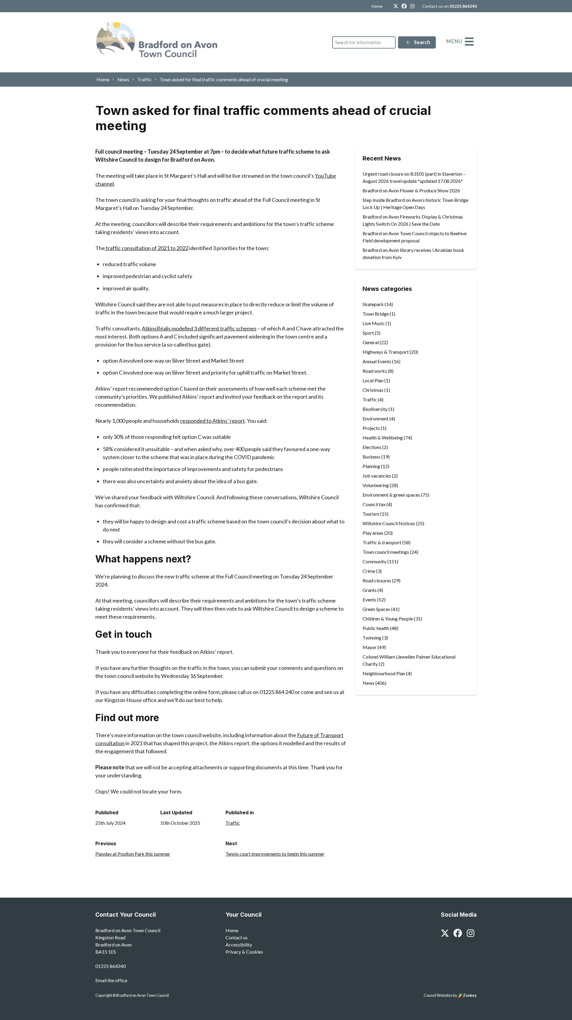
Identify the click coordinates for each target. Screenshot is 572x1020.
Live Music (374, 323)
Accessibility (239, 944)
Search (421, 42)
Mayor (370, 647)
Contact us (237, 937)
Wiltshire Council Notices (389, 523)
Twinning (372, 637)
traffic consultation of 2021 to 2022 (146, 248)
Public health (376, 628)
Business (371, 456)
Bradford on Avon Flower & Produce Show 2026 (411, 190)
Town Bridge (376, 313)
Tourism (371, 514)
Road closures (377, 580)
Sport (368, 333)
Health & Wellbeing (383, 437)
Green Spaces (376, 609)
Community (374, 561)
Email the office (111, 980)
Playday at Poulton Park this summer (132, 854)
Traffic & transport (382, 542)
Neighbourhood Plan (384, 673)
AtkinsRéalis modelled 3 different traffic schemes (199, 328)
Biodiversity (375, 409)
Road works (375, 371)
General (371, 342)
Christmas (373, 390)
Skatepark (373, 304)
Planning (371, 466)
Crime (369, 571)
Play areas (373, 533)
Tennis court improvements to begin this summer (275, 854)
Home (377, 6)
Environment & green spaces (391, 494)
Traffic (233, 823)
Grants (370, 590)
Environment (375, 418)
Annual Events (377, 361)
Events (369, 599)
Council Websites (438, 995)
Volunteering (376, 485)
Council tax (374, 504)
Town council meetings (386, 552)
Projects (371, 428)
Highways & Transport (386, 352)
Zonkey (469, 995)
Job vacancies (377, 475)
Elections (372, 447)
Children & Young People (388, 618)
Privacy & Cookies (244, 952)
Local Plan (373, 380)
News (368, 683)
